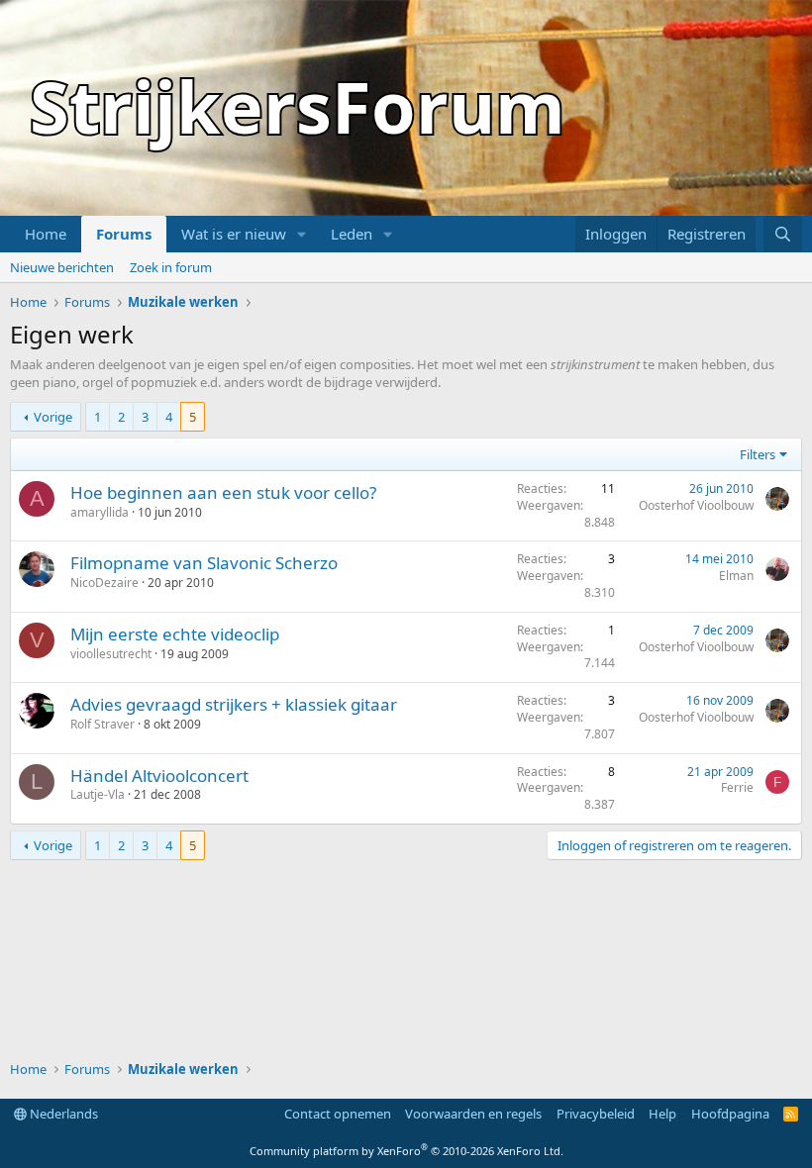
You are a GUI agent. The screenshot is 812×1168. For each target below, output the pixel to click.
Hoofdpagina (730, 1113)
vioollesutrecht (111, 653)
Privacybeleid (596, 1113)
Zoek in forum (171, 267)
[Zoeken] (782, 234)
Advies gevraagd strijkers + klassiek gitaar (233, 704)
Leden (351, 233)
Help (662, 1113)
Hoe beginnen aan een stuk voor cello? (223, 492)
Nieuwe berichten (62, 267)
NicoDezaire (104, 582)
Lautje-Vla (97, 794)
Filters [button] (757, 454)
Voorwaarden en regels (473, 1113)
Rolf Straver (102, 724)
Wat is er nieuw (233, 233)
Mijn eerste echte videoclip (174, 634)
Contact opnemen (337, 1113)
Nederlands (62, 1113)
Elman (736, 575)
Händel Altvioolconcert (159, 775)
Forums (124, 233)
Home (45, 233)
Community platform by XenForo (406, 1150)
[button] (302, 234)
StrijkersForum (297, 105)
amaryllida (99, 512)
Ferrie (737, 787)
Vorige (53, 417)
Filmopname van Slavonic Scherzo (204, 562)
